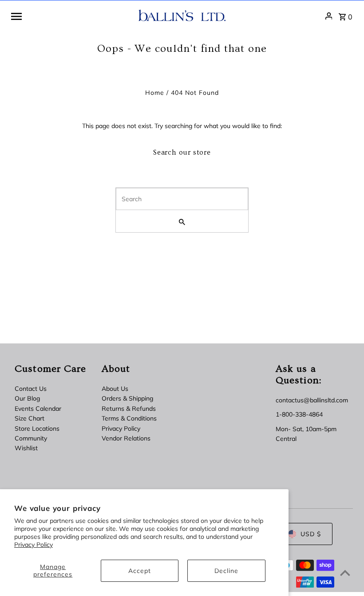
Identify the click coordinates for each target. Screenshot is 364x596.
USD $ (311, 534)
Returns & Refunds (129, 409)
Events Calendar (38, 409)
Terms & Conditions (129, 418)
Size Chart (29, 418)
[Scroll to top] (345, 573)
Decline (226, 571)
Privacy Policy (33, 545)
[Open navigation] (71, 16)
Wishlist (26, 448)
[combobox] (182, 199)
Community (31, 438)
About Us (115, 389)
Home (154, 93)
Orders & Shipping (127, 398)
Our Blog (27, 398)
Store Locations (37, 428)
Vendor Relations (126, 438)
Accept (139, 571)
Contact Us (31, 389)
